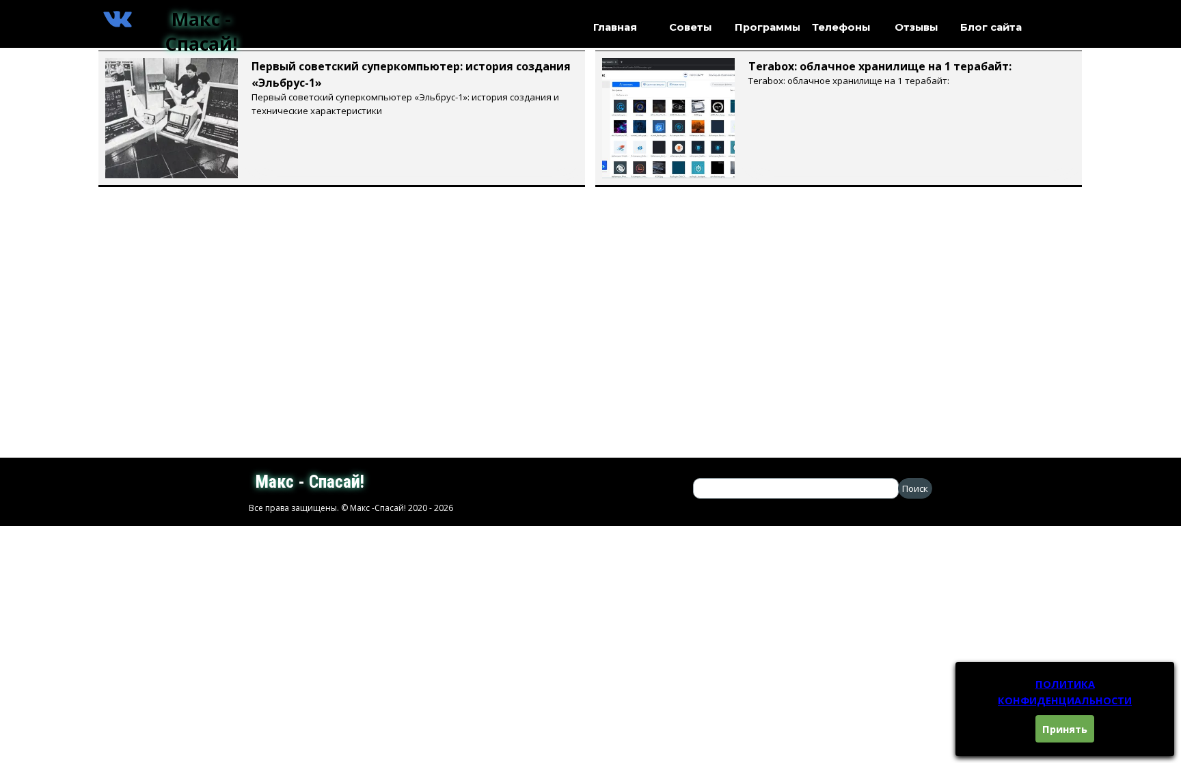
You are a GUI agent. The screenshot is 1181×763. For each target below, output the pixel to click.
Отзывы (916, 27)
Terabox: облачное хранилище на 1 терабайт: (880, 66)
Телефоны (841, 27)
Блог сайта (991, 27)
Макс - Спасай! (201, 31)
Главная (615, 27)
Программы (767, 27)
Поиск (915, 488)
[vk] (117, 19)
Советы (690, 27)
